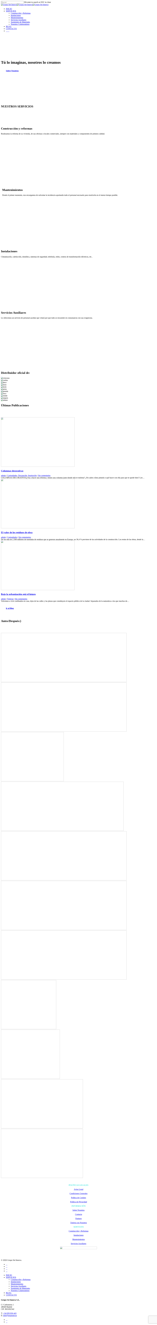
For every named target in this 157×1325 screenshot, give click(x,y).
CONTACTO (11, 29)
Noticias (10, 599)
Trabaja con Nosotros (78, 1223)
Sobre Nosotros (78, 1210)
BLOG (8, 26)
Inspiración (32, 475)
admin (3, 475)
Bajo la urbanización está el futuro (18, 594)
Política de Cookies (78, 1198)
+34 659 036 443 (9, 1313)
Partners (78, 1218)
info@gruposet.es (10, 1315)
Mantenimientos (17, 18)
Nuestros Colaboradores (20, 24)
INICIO (9, 9)
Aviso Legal (78, 1189)
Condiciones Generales (78, 1193)
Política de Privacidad (78, 1202)
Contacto (78, 1214)
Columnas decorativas (12, 471)
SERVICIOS (11, 11)
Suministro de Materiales (20, 22)
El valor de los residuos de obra (17, 532)
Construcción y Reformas (21, 13)
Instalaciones (16, 15)
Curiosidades (12, 475)
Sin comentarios (44, 475)
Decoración (22, 475)
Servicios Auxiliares (18, 20)
